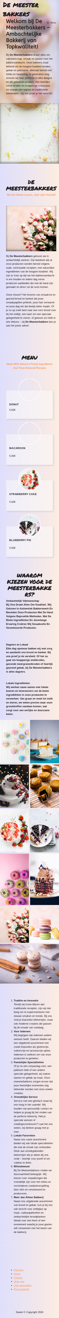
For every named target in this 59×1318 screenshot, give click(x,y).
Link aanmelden (22, 1285)
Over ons (19, 1281)
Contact (18, 1277)
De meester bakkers (21, 9)
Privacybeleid (21, 1289)
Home (17, 1273)
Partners (18, 1270)
